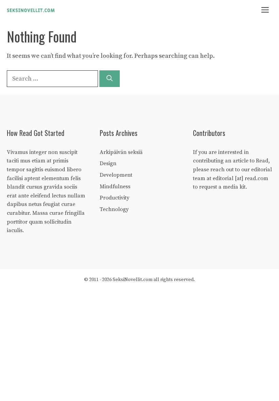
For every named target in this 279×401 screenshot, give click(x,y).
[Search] (109, 78)
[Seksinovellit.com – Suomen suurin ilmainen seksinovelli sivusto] (31, 10)
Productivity (114, 197)
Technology (114, 209)
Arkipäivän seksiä (121, 152)
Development (116, 175)
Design (108, 163)
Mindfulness (115, 186)
